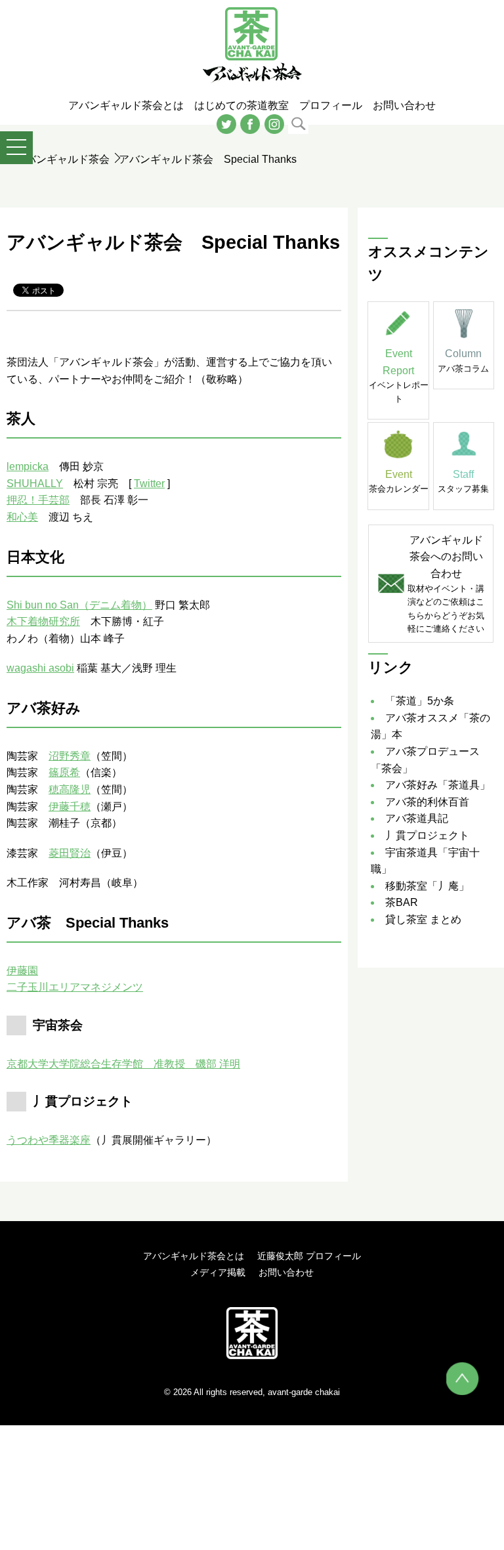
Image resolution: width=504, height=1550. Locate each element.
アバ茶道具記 (416, 818)
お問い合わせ (286, 1272)
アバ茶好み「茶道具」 (437, 784)
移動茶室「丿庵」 (427, 886)
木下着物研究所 (43, 621)
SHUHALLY (35, 483)
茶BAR (401, 902)
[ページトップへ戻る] (462, 1378)
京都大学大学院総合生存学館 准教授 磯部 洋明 (123, 1063)
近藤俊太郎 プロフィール (309, 1256)
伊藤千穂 (70, 806)
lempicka (28, 466)
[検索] (298, 123)
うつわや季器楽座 (49, 1140)
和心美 (22, 517)
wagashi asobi (40, 668)
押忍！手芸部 (38, 500)
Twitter (149, 483)
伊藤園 (22, 970)
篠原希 (64, 772)
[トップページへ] (252, 1332)
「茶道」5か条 (419, 700)
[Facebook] (250, 123)
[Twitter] (226, 123)
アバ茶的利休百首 (427, 801)
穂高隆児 (70, 789)
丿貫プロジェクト (427, 835)
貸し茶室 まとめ (423, 919)
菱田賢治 (70, 853)
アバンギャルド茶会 (62, 159)
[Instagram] (274, 123)
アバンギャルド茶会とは (193, 1256)
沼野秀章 (70, 756)
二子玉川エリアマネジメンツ (75, 987)
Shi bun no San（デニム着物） (79, 605)
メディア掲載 (217, 1272)
